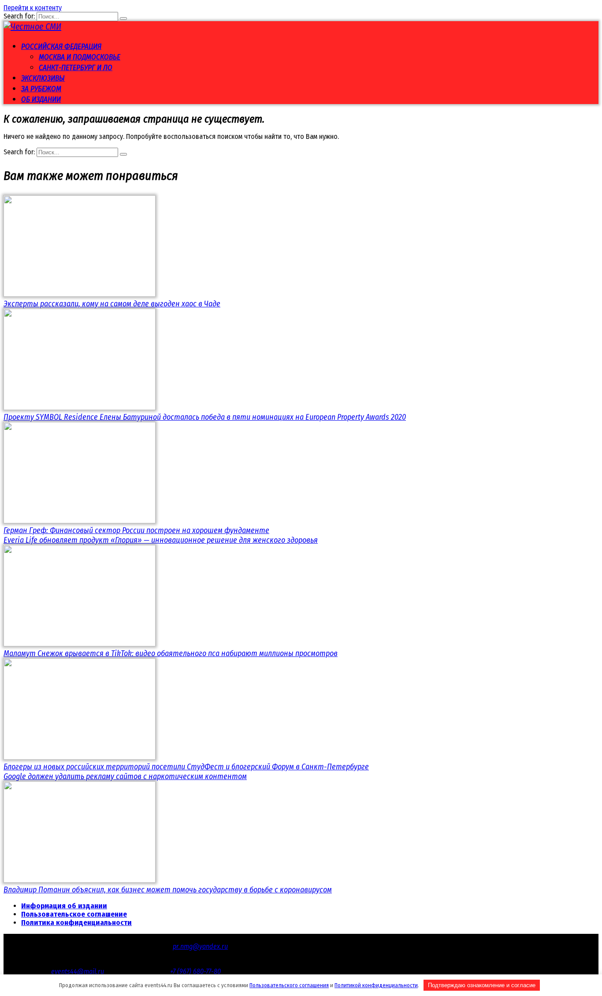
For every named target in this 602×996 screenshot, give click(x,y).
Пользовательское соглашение (74, 914)
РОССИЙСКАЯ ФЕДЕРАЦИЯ (61, 46)
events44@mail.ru (77, 971)
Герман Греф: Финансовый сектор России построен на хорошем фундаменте (136, 530)
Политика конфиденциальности (76, 922)
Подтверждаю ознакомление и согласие (481, 985)
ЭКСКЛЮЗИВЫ (43, 78)
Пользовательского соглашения (289, 985)
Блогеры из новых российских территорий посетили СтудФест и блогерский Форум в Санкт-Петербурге (186, 767)
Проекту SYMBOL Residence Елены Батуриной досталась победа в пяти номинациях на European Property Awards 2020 (205, 417)
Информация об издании (64, 905)
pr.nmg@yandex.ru (200, 946)
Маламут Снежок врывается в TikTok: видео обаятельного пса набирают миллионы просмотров (171, 653)
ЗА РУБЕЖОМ (41, 88)
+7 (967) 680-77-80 (195, 971)
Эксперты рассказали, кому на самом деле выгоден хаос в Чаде (112, 304)
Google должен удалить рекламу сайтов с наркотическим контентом (125, 776)
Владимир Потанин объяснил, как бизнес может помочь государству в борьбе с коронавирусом (168, 890)
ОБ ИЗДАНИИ (41, 99)
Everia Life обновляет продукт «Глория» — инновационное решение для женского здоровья (161, 540)
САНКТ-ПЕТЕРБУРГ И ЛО (75, 67)
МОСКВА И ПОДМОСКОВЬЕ (79, 57)
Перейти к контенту (33, 8)
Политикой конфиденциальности (376, 985)
